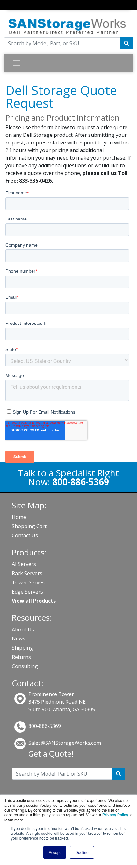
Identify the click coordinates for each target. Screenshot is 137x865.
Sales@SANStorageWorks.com (64, 742)
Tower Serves (28, 582)
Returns (21, 656)
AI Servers (24, 564)
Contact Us (25, 535)
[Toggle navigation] (12, 10)
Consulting (25, 666)
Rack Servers (27, 573)
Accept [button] (55, 852)
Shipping (22, 647)
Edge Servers (27, 591)
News (18, 638)
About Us (23, 629)
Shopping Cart (29, 526)
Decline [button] (82, 852)
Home (19, 516)
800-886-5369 (44, 725)
